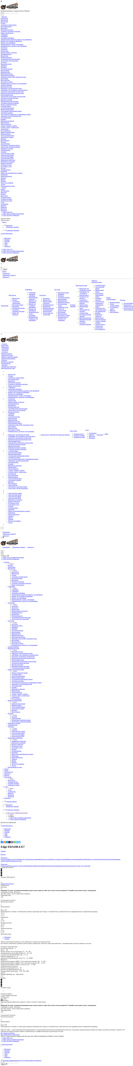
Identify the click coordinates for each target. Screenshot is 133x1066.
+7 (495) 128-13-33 (6, 212)
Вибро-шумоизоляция (18, 704)
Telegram (7, 240)
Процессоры (4, 866)
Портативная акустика (15, 861)
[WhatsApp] (14, 842)
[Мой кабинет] (1, 530)
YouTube (7, 241)
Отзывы (6, 939)
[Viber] (12, 842)
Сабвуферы (15, 590)
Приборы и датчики (91, 859)
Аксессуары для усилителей (81, 866)
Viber (6, 243)
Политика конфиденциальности (13, 1060)
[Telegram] (19, 842)
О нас (9, 790)
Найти (3, 1064)
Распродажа (4, 859)
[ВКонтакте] (2, 842)
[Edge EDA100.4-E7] (7, 884)
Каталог (10, 565)
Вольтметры (39, 866)
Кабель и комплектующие (20, 673)
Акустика (15, 624)
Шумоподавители (48, 866)
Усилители (15, 606)
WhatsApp (7, 246)
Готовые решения (33, 859)
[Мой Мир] (7, 842)
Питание (14, 717)
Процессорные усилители (16, 866)
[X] (9, 842)
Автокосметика (102, 859)
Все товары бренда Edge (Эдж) (10, 1034)
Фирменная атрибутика (19, 741)
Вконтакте (7, 238)
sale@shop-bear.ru (7, 233)
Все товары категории (7, 1033)
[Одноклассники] (4, 842)
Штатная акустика (17, 651)
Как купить (11, 780)
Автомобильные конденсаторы (63, 866)
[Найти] (2, 15)
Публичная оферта (28, 1060)
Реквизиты (38, 1060)
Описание (7, 937)
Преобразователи (29, 866)
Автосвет (14, 730)
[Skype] (17, 842)
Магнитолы (15, 572)
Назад (11, 564)
